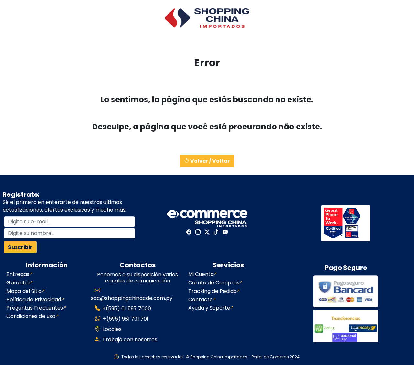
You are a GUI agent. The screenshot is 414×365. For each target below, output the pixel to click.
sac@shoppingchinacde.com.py (131, 298)
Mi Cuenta (201, 274)
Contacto (200, 300)
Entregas (17, 274)
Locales (112, 329)
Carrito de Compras (213, 283)
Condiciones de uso (30, 316)
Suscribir (20, 247)
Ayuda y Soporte (209, 308)
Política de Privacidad (33, 300)
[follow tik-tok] (216, 232)
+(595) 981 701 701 (125, 319)
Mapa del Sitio (24, 291)
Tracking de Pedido (212, 291)
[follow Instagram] (198, 232)
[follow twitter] (207, 232)
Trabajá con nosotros (130, 339)
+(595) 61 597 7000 (127, 308)
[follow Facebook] (189, 232)
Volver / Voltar (209, 161)
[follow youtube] (225, 232)
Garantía (18, 283)
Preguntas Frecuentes (34, 308)
